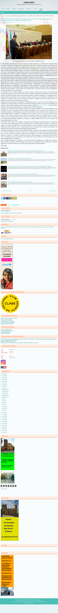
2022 (3, 381)
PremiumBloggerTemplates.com (40, 601)
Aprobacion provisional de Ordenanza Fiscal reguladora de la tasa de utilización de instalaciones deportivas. (30, 166)
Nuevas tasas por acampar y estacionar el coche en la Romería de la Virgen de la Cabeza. (26, 150)
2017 (3, 412)
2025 (3, 375)
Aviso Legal (4, 488)
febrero (3, 408)
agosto (3, 397)
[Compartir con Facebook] (5, 145)
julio (3, 399)
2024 (3, 377)
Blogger (39, 600)
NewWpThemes (18, 601)
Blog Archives (16, 204)
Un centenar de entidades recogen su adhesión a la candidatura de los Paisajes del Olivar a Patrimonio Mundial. (26, 19)
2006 (3, 432)
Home (2, 15)
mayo (3, 402)
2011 (3, 423)
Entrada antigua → (53, 190)
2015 (3, 416)
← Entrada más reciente (6, 190)
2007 (3, 430)
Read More (50, 160)
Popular (3, 204)
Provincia (14, 9)
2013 (3, 419)
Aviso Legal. (28, 9)
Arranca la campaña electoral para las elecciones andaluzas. (20, 181)
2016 (3, 414)
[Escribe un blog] (3, 145)
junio (3, 400)
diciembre (4, 389)
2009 (3, 427)
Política (8, 9)
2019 (3, 386)
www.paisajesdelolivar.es (43, 105)
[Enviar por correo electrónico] (1, 145)
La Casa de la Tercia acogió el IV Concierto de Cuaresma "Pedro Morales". (22, 174)
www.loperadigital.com (6, 22)
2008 (3, 428)
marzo (3, 406)
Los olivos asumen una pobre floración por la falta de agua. (20, 158)
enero (3, 410)
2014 (3, 418)
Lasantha (31, 601)
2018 (3, 388)
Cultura (35, 9)
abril (3, 404)
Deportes (41, 9)
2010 (3, 425)
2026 (3, 373)
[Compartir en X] (4, 145)
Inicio (3, 9)
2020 (3, 384)
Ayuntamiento (21, 9)
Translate (11, 221)
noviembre (4, 391)
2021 (3, 383)
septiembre (4, 395)
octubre (4, 393)
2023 (3, 379)
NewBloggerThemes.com (29, 602)
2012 (3, 421)
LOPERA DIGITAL (29, 2)
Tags (9, 204)
